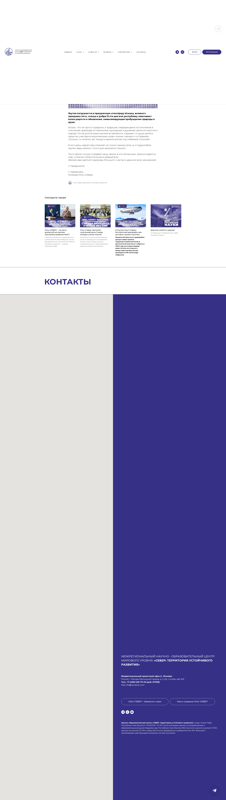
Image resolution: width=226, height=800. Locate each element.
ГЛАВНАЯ (68, 52)
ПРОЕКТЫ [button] (107, 52)
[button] (211, 52)
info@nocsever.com (135, 685)
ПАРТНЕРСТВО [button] (124, 52)
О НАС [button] (79, 52)
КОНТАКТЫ (141, 52)
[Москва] (182, 52)
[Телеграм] (177, 52)
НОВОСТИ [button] (92, 52)
